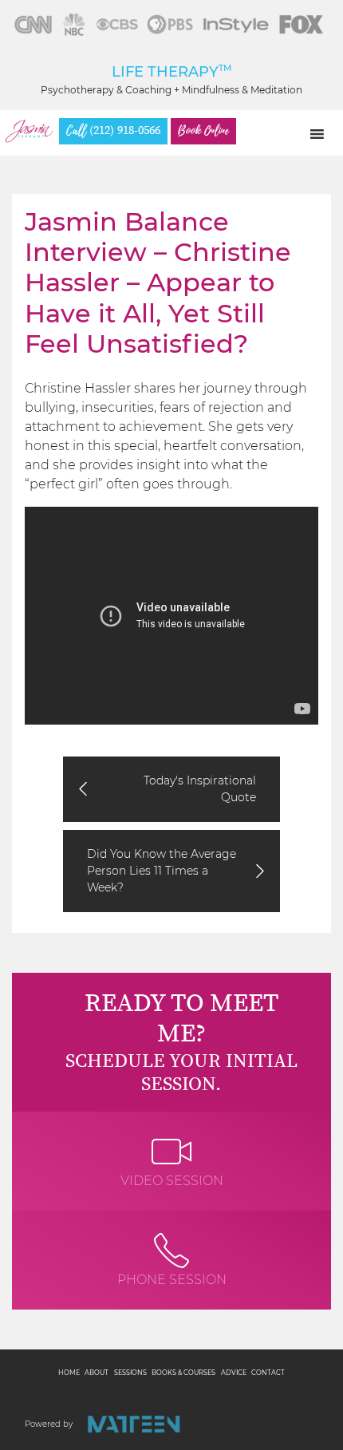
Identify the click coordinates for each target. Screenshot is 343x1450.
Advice (233, 1373)
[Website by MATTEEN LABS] (133, 1424)
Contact (268, 1373)
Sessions (130, 1373)
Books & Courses (183, 1373)
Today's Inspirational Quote (200, 788)
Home (69, 1373)
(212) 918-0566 (113, 131)
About (96, 1373)
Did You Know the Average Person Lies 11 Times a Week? (161, 871)
